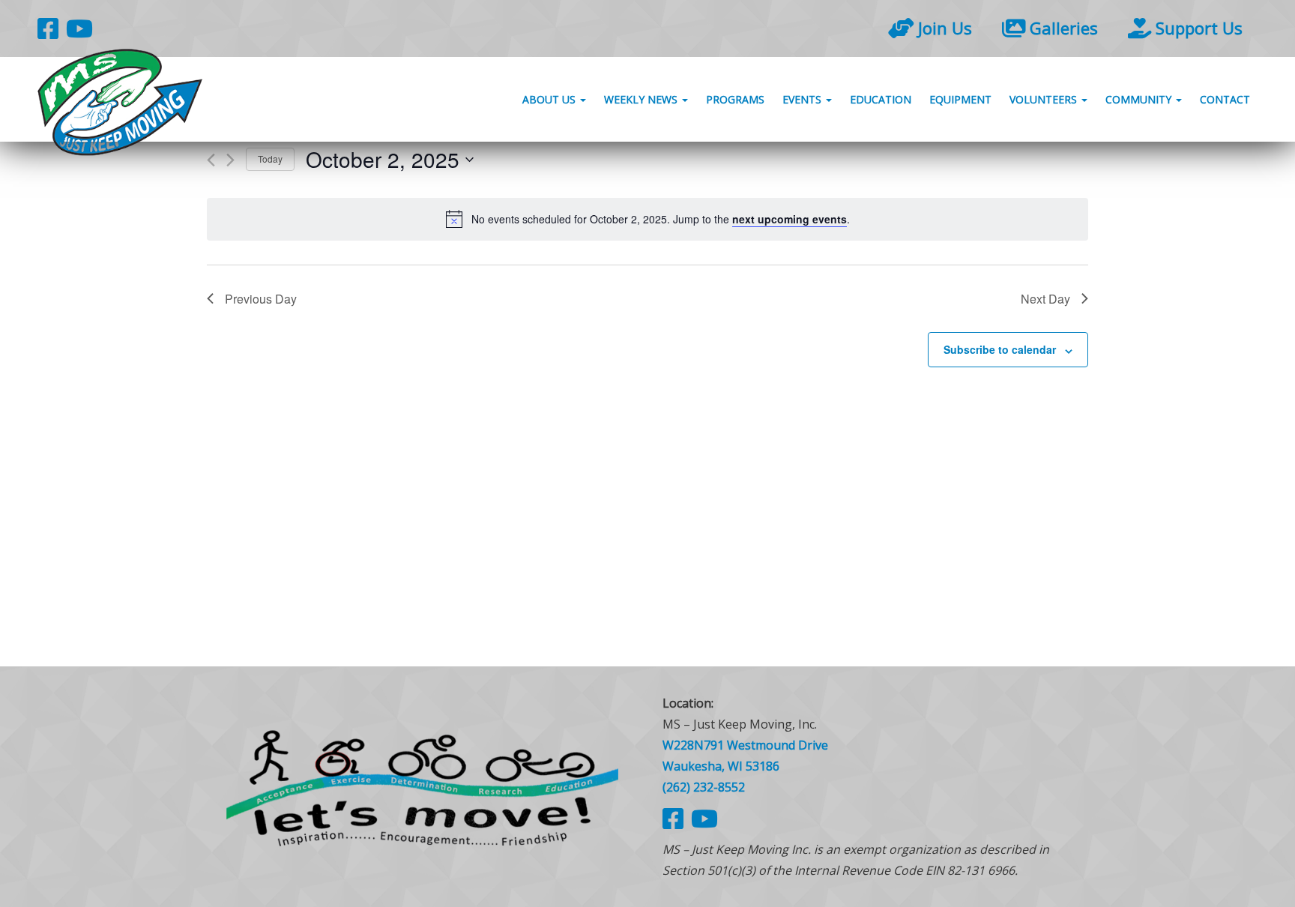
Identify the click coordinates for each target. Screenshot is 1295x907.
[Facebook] (47, 28)
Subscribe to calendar (1000, 349)
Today (270, 158)
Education (880, 99)
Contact (1225, 99)
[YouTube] (79, 28)
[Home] (423, 787)
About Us (550, 99)
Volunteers (1044, 99)
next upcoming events (789, 218)
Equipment (960, 99)
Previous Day (261, 298)
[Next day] (230, 160)
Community (1139, 99)
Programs (735, 99)
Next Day (1045, 298)
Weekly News (642, 99)
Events (803, 99)
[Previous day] (211, 160)
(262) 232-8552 (703, 787)
